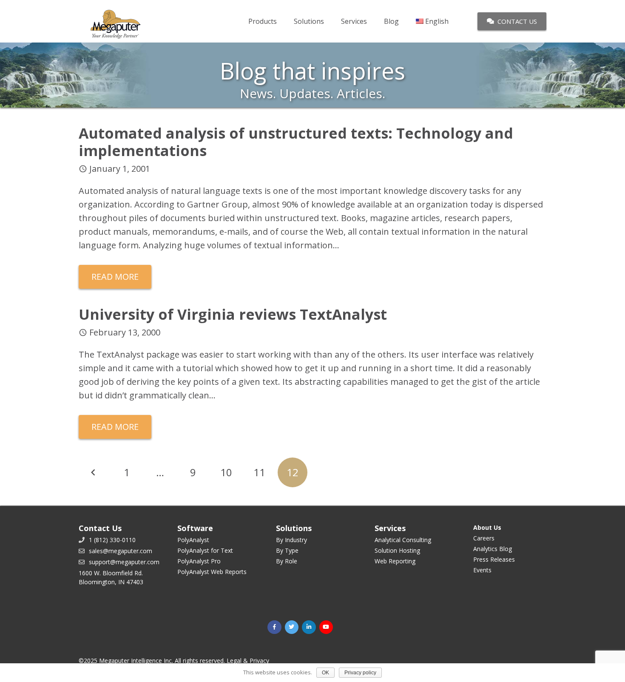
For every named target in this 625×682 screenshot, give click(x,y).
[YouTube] (326, 627)
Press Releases (494, 559)
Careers (483, 538)
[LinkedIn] (309, 627)
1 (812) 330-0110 (112, 540)
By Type (287, 550)
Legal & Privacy (248, 660)
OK (325, 673)
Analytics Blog (492, 549)
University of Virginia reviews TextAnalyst (233, 314)
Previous (93, 472)
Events (482, 570)
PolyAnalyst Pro (199, 561)
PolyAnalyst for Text (205, 550)
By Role (286, 561)
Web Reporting (395, 561)
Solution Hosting (397, 550)
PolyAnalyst (193, 540)
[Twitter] (292, 627)
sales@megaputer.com (120, 551)
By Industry (291, 540)
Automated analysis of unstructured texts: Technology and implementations (296, 141)
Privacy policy (360, 673)
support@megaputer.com (124, 562)
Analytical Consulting (403, 540)
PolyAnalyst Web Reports (212, 572)
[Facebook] (274, 627)
